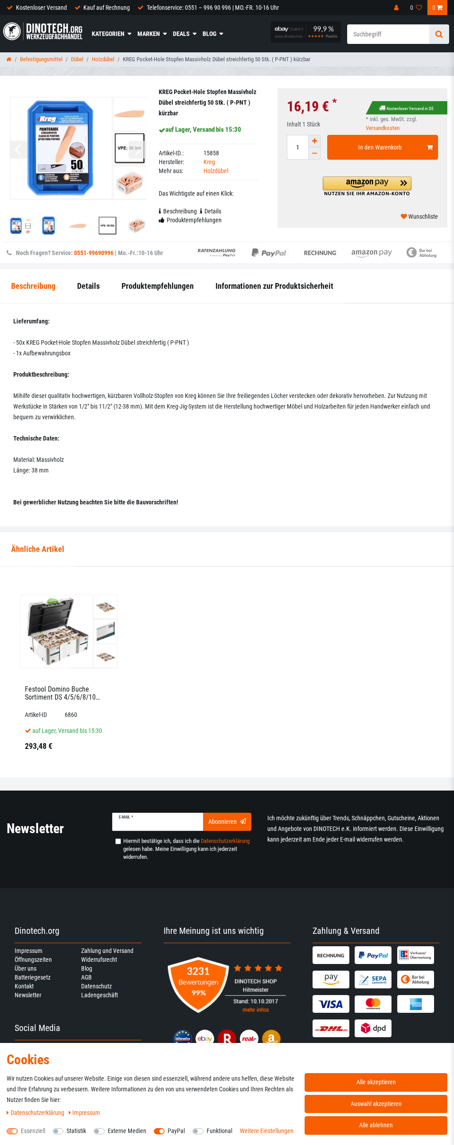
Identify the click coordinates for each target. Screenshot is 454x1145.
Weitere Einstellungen (267, 1130)
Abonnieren (222, 821)
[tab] (37, 549)
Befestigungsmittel (41, 59)
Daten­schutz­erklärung (38, 1112)
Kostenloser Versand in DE (410, 108)
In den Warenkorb (380, 147)
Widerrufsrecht (99, 959)
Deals (181, 33)
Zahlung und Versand (107, 950)
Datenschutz (96, 986)
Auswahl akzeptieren (376, 1103)
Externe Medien (127, 1130)
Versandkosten (382, 128)
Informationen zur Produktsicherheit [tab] (274, 286)
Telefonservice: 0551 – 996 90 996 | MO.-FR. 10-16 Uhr (213, 7)
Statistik (76, 1130)
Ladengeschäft (99, 995)
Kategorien (108, 33)
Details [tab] (212, 211)
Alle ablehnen (376, 1125)
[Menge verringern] (314, 153)
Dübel (77, 59)
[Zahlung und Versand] (332, 955)
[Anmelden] (397, 7)
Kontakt (24, 986)
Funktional (219, 1130)
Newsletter (28, 995)
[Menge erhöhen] (314, 141)
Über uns (25, 968)
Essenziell (33, 1130)
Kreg (209, 161)
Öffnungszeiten (33, 959)
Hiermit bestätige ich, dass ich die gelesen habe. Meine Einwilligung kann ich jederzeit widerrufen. (186, 849)
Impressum (29, 950)
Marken (148, 33)
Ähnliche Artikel (37, 549)
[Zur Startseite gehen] (9, 59)
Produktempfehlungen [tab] (194, 220)
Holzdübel (103, 59)
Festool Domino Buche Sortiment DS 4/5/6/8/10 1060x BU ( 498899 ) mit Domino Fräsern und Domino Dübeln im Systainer (65, 693)
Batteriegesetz (33, 977)
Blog (209, 33)
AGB (86, 977)
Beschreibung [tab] (180, 211)
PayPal (176, 1130)
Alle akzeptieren (376, 1082)
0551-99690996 (94, 252)
